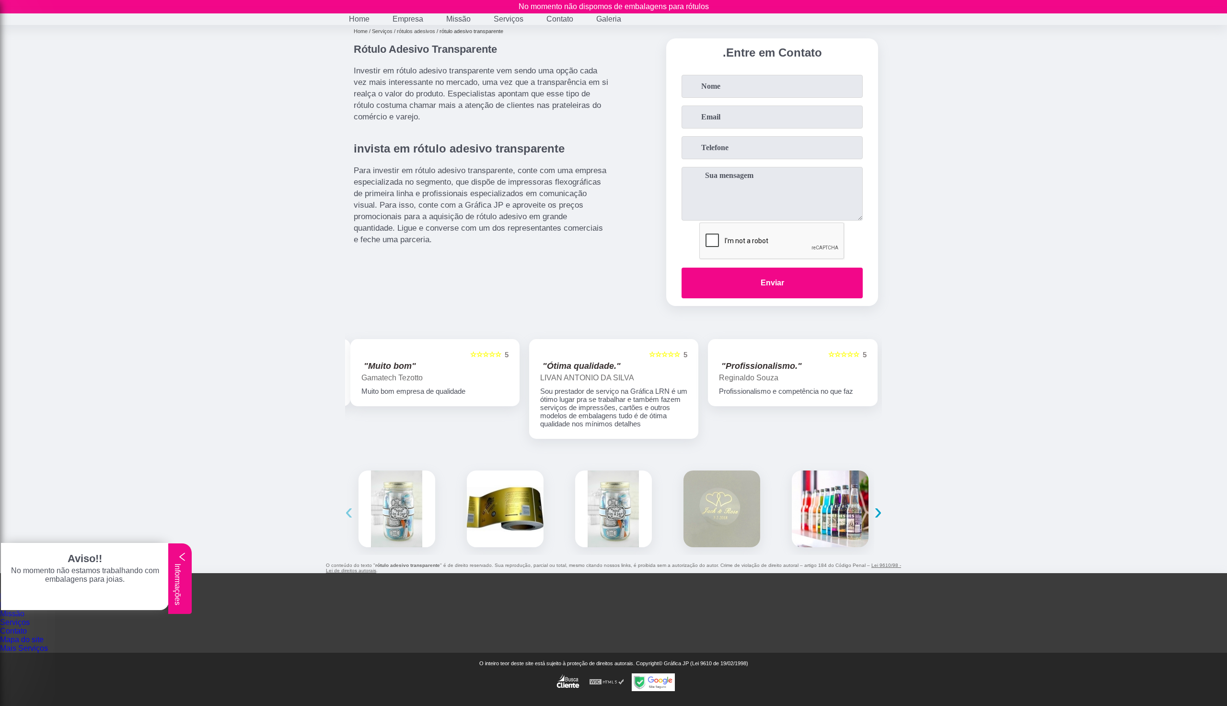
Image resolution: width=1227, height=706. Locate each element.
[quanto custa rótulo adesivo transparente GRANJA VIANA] (721, 509)
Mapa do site (22, 639)
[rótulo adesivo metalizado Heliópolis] (505, 509)
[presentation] (349, 511)
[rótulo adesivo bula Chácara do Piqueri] (397, 509)
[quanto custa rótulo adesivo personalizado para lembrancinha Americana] (830, 509)
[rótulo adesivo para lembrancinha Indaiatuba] (613, 509)
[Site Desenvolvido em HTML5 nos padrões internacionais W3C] (607, 682)
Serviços (508, 19)
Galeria (608, 19)
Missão (458, 19)
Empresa (408, 19)
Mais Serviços (24, 648)
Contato (559, 19)
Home (359, 19)
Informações (178, 583)
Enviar (772, 283)
